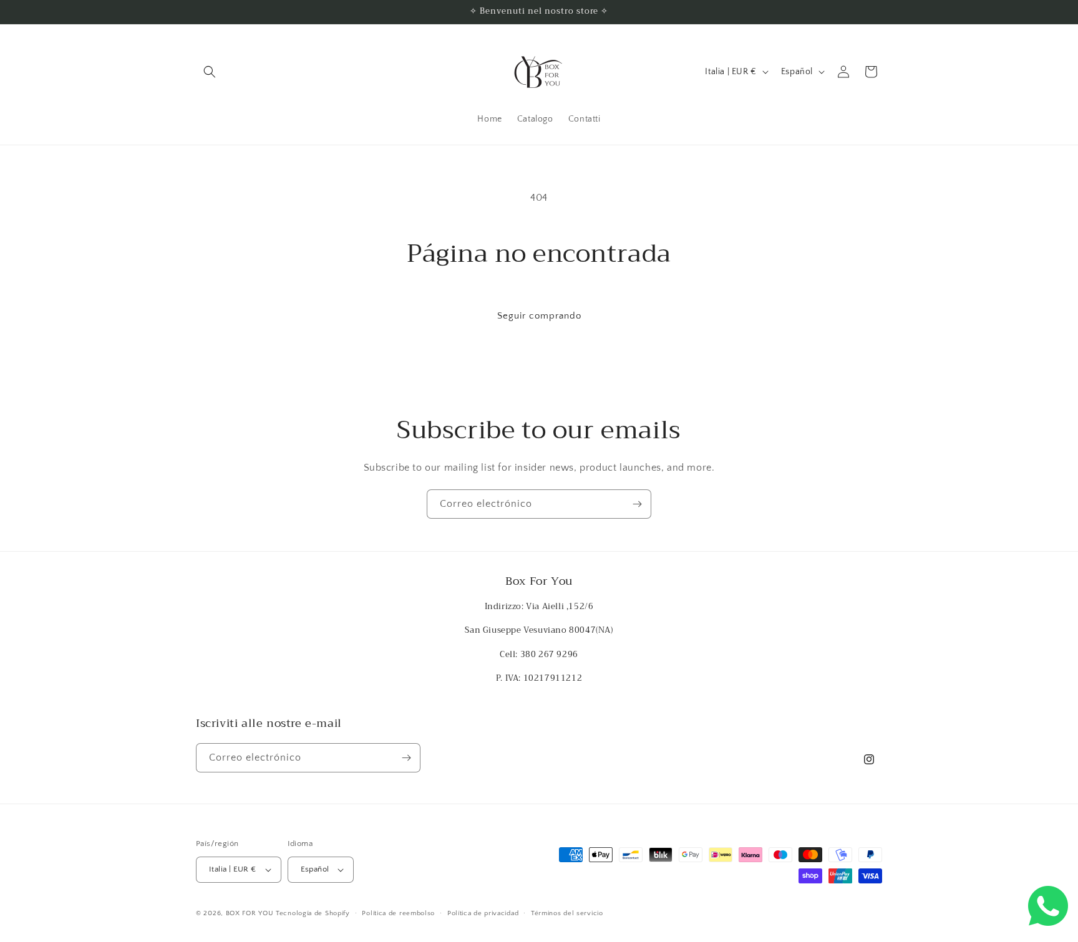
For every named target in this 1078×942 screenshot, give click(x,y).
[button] (209, 71)
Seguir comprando (539, 315)
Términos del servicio (567, 913)
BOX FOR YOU (250, 913)
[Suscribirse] (637, 504)
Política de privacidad (482, 913)
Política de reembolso (398, 913)
